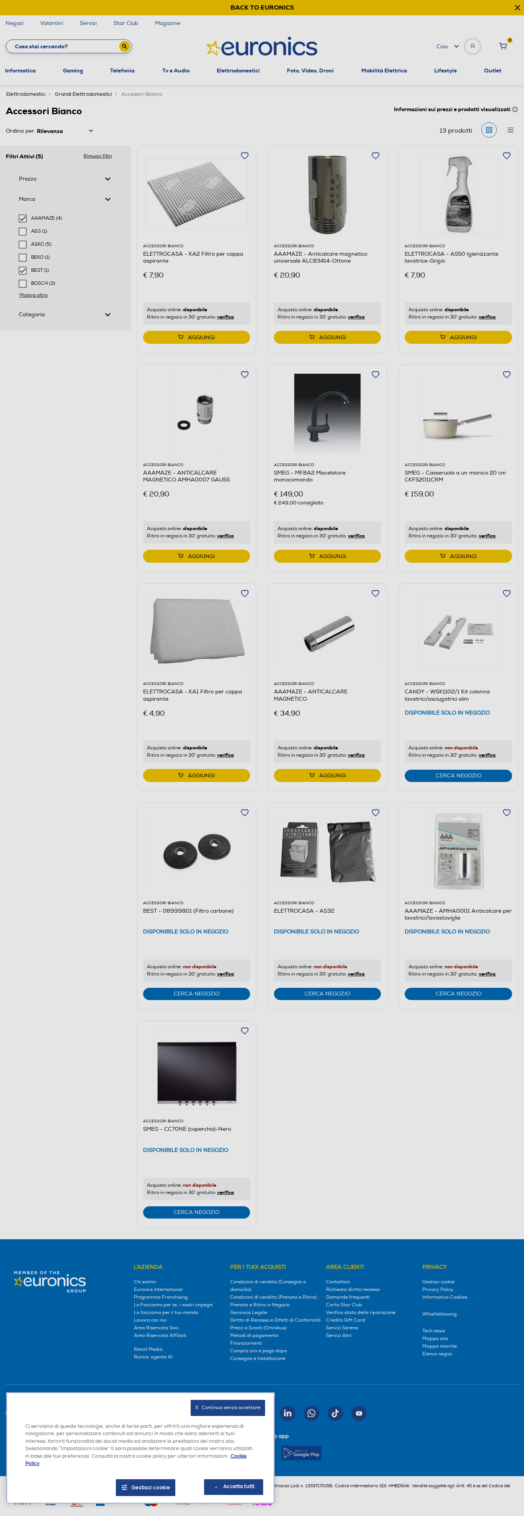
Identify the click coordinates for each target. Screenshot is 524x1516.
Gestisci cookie (151, 1488)
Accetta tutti (238, 1486)
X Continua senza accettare (227, 1408)
